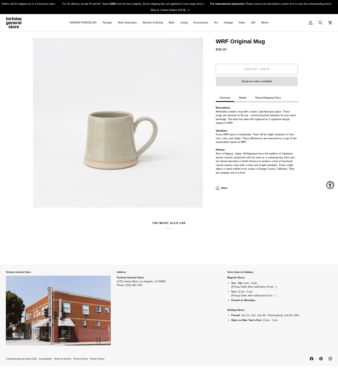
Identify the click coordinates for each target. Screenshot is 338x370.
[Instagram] (330, 358)
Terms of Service (62, 359)
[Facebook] (311, 358)
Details (243, 97)
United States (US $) (173, 9)
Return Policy (97, 359)
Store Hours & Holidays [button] (240, 272)
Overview (225, 97)
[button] (83, 22)
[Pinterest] (321, 358)
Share (224, 188)
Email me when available (257, 81)
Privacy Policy (80, 359)
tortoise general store (19, 359)
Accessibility (45, 359)
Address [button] (121, 272)
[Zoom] (40, 200)
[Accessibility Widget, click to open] (330, 185)
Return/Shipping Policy (268, 97)
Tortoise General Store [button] (18, 272)
